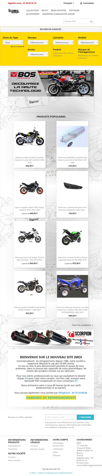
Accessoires (32, 14)
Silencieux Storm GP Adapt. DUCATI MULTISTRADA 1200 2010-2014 (29, 258)
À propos (12, 457)
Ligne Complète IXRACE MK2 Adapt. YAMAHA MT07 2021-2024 (29, 208)
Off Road (74, 10)
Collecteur (32, 10)
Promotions (13, 449)
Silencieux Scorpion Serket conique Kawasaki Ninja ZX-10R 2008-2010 (72, 258)
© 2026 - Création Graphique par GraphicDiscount (51, 473)
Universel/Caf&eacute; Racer (58, 14)
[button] (14, 91)
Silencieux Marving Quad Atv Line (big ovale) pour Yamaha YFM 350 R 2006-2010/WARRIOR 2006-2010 (72, 309)
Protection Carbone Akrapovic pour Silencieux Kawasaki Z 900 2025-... (72, 208)
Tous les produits (83, 325)
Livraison (34, 446)
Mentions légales (37, 449)
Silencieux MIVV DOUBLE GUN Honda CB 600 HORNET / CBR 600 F (29, 308)
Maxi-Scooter (58, 10)
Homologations (14, 446)
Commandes (58, 449)
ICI (76, 380)
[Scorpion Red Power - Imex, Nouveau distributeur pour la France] (51, 338)
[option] (44, 91)
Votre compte (60, 439)
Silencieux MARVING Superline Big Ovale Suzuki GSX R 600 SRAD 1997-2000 (72, 160)
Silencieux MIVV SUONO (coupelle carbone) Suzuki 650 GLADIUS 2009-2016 (30, 160)
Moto (45, 10)
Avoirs (55, 452)
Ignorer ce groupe (17, 46)
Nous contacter (14, 460)
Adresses (56, 455)
